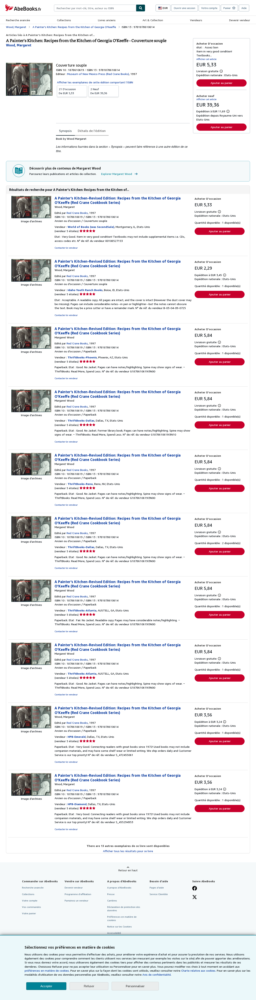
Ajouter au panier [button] (221, 83)
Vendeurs (196, 20)
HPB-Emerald (77, 736)
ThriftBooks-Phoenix (82, 357)
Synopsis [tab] (65, 131)
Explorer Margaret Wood (116, 173)
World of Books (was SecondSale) (91, 226)
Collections (64, 20)
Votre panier (29, 913)
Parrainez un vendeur (76, 900)
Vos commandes (31, 906)
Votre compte (209, 8)
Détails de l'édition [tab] (92, 131)
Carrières (112, 900)
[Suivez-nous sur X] (194, 897)
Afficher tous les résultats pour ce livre (128, 851)
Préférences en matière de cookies (122, 918)
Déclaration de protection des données (123, 908)
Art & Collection (153, 20)
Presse (111, 894)
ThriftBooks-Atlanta (82, 610)
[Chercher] (140, 8)
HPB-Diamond (77, 804)
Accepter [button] (46, 986)
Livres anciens (107, 20)
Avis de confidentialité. (156, 974)
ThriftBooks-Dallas (81, 420)
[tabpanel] (123, 145)
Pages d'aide (157, 887)
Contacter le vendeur (66, 247)
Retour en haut (128, 870)
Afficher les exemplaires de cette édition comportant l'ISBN (95, 82)
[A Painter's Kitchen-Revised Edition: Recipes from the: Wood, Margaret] (31, 217)
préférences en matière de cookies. (47, 970)
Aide (244, 8)
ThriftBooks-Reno (80, 484)
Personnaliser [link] (135, 986)
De (67, 91)
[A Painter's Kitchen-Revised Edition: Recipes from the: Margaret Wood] (31, 347)
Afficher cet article (206, 59)
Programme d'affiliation (78, 894)
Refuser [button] (89, 986)
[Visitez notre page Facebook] (194, 888)
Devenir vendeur (239, 20)
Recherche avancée (18, 20)
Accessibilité (114, 932)
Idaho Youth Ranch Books (85, 290)
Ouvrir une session (184, 8)
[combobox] (95, 8)
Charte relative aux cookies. (199, 970)
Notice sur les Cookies (119, 926)
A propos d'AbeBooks (119, 887)
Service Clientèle (159, 894)
